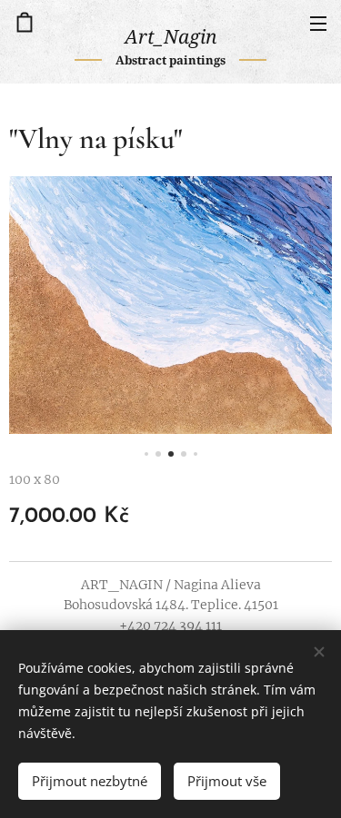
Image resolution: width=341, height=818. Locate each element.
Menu (318, 23)
